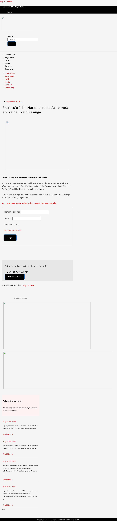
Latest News (10, 55)
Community (9, 69)
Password (8, 218)
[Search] (11, 43)
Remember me (12, 224)
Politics (7, 60)
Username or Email (12, 212)
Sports (7, 63)
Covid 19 (8, 66)
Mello (77, 519)
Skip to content (6, 1)
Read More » (8, 434)
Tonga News (9, 57)
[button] (15, 277)
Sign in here (28, 285)
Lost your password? (12, 230)
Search (10, 36)
